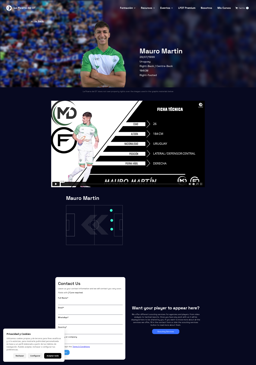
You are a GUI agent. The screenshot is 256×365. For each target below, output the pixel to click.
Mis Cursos (224, 8)
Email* (61, 307)
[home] (21, 8)
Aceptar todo (53, 355)
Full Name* (63, 298)
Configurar (35, 355)
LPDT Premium (186, 8)
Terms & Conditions (81, 346)
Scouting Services (165, 331)
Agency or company (67, 337)
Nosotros (206, 8)
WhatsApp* (63, 317)
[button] (127, 8)
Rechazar (20, 355)
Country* (62, 327)
